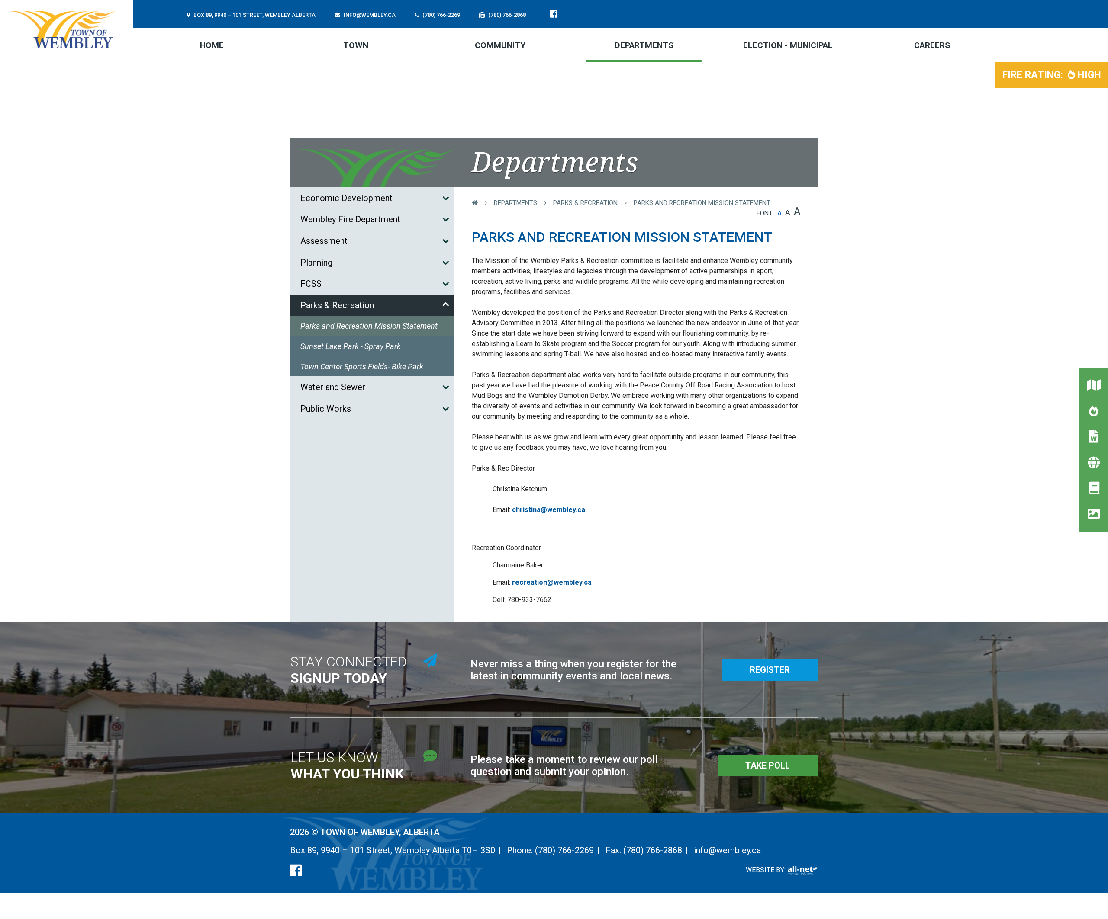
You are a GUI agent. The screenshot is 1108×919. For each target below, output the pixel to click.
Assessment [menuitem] (324, 241)
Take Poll (767, 765)
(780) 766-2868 (652, 850)
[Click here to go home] (483, 203)
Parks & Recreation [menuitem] (337, 305)
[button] (446, 197)
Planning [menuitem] (316, 262)
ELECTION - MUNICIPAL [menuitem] (788, 45)
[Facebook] (296, 870)
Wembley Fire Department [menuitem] (350, 219)
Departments (515, 203)
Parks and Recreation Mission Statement (702, 203)
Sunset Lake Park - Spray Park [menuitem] (350, 346)
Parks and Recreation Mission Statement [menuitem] (369, 325)
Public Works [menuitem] (325, 408)
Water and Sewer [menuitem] (332, 387)
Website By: (766, 870)
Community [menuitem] (500, 45)
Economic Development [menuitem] (346, 198)
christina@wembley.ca (548, 510)
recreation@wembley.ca (552, 582)
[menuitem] (212, 45)
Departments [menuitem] (644, 45)
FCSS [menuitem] (311, 284)
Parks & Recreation (585, 203)
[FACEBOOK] (555, 14)
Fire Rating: (1051, 75)
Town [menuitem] (355, 45)
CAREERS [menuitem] (932, 45)
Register (770, 670)
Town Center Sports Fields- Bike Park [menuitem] (361, 366)
